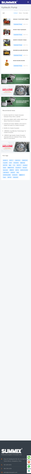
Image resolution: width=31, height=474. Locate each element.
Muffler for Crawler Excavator (11, 128)
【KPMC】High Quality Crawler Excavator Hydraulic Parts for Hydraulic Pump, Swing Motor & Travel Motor (15, 137)
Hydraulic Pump (18, 24)
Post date (25, 13)
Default (16, 13)
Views (20, 13)
